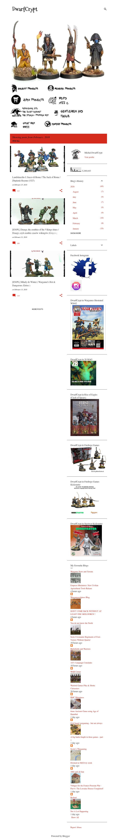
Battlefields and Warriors (80, 648)
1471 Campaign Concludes (81, 662)
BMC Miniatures (77, 697)
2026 (72, 186)
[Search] (105, 9)
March (75, 218)
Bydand (73, 797)
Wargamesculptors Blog (80, 597)
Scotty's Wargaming (78, 749)
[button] (61, 191)
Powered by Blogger (60, 835)
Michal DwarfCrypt (93, 152)
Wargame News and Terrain (81, 571)
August (75, 191)
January (76, 228)
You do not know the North (81, 623)
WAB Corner (75, 671)
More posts (37, 309)
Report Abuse (75, 827)
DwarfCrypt (24, 9)
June (74, 202)
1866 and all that (77, 771)
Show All (75, 817)
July (74, 197)
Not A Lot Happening (79, 811)
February (76, 223)
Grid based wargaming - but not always (86, 723)
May (74, 207)
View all (16, 141)
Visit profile (89, 157)
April (75, 212)
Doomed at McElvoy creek (81, 762)
